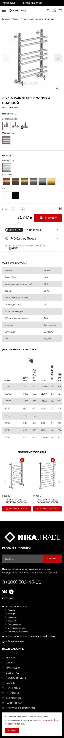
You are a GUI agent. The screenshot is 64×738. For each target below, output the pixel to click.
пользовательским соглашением (41, 572)
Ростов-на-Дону (16, 677)
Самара (10, 662)
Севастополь (14, 698)
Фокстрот (12, 613)
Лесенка (11, 610)
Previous (4, 481)
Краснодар (13, 667)
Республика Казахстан (20, 708)
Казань (10, 682)
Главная (6, 19)
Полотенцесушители (33, 19)
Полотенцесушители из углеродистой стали (28, 636)
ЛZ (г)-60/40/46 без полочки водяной (16, 500)
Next (59, 481)
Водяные (49, 19)
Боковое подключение (18, 631)
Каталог (16, 19)
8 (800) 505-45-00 (21, 582)
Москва (11, 657)
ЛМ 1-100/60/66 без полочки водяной (47, 500)
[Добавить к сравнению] (22, 460)
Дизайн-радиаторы (13, 641)
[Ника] (32, 536)
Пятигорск (12, 693)
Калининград (14, 703)
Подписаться (52, 558)
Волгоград (12, 672)
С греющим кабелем (17, 628)
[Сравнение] (54, 10)
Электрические (14, 624)
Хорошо (12, 730)
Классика (12, 617)
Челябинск (13, 687)
